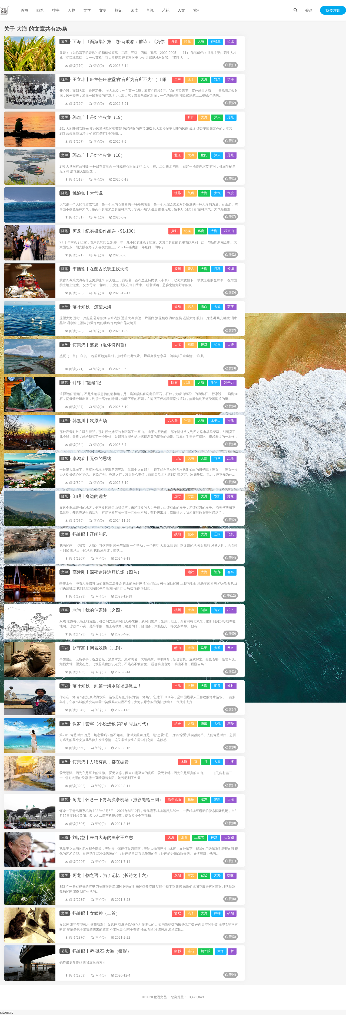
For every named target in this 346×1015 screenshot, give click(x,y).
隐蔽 (204, 724)
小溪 (230, 761)
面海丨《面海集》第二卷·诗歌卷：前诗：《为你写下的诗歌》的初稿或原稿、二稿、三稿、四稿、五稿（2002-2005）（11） (191, 41)
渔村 (230, 686)
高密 (201, 231)
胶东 (204, 799)
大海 (204, 117)
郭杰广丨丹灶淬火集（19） (98, 117)
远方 (191, 307)
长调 (230, 269)
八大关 (173, 420)
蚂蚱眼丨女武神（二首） (96, 913)
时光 (191, 875)
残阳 (177, 534)
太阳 (184, 761)
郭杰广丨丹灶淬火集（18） (98, 155)
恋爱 (230, 724)
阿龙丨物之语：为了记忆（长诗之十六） (111, 875)
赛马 (230, 572)
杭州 (177, 610)
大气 (217, 193)
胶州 (177, 269)
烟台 (184, 837)
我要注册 (333, 10)
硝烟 (230, 913)
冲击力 (229, 382)
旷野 (191, 117)
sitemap (7, 1012)
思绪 (230, 458)
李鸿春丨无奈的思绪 (91, 458)
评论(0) (98, 66)
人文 (181, 10)
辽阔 (217, 534)
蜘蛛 (230, 875)
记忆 (177, 458)
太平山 (216, 420)
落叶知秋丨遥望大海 (91, 307)
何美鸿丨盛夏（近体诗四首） (100, 344)
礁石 (191, 951)
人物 (71, 10)
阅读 (134, 10)
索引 (197, 10)
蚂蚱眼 (206, 951)
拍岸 (217, 345)
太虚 (230, 345)
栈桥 (191, 799)
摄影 (174, 231)
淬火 (217, 117)
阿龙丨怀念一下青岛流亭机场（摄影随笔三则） (117, 799)
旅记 (118, 10)
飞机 (230, 534)
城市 (191, 534)
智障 (204, 610)
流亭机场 (174, 799)
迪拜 (217, 572)
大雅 (217, 648)
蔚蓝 (230, 307)
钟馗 (214, 837)
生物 (214, 382)
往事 (56, 10)
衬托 (230, 420)
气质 (191, 193)
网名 (230, 648)
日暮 (217, 269)
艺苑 (165, 10)
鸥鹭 (191, 345)
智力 (217, 610)
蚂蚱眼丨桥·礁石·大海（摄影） (101, 951)
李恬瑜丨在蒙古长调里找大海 (100, 269)
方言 (191, 496)
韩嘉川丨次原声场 (89, 420)
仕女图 (229, 837)
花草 (217, 458)
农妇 (217, 496)
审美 (187, 420)
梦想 (217, 799)
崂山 (177, 648)
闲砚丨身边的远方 (89, 496)
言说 (150, 10)
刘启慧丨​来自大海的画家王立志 (102, 837)
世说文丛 (160, 997)
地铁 (191, 572)
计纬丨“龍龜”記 (86, 382)
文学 (87, 10)
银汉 (204, 345)
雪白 (204, 307)
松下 (230, 610)
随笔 (40, 10)
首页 (24, 10)
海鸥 (177, 307)
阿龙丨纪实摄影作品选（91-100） (105, 231)
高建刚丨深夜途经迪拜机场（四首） (107, 572)
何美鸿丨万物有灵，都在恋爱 (100, 761)
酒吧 (177, 913)
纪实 (187, 231)
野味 (230, 496)
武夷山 (229, 231)
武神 (217, 913)
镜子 (191, 913)
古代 (217, 724)
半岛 (177, 686)
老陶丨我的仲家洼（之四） (98, 610)
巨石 (174, 382)
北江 (177, 155)
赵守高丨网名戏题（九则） (98, 648)
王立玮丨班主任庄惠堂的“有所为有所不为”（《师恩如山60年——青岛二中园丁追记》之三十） (162, 79)
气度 (230, 193)
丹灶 (230, 117)
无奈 (204, 458)
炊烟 (177, 875)
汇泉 (217, 686)
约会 (177, 724)
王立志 (199, 837)
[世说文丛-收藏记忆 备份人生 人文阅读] (4, 10)
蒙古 (191, 269)
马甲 (204, 648)
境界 (177, 193)
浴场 (191, 686)
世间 (204, 155)
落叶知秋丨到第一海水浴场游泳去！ (107, 686)
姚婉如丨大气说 (87, 193)
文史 (103, 10)
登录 (309, 10)
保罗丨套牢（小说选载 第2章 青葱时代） (111, 724)
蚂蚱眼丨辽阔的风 (89, 534)
